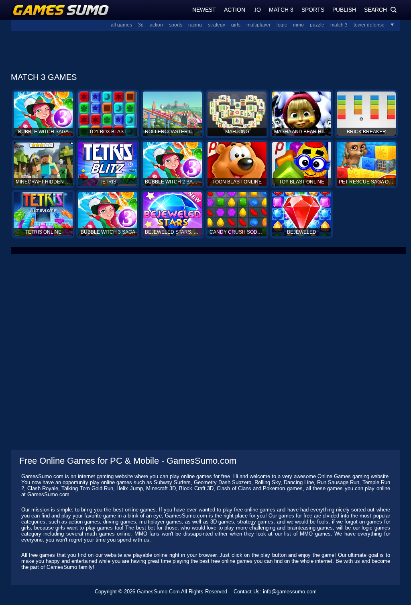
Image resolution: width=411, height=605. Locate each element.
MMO (298, 25)
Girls (235, 25)
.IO (257, 9)
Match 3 (281, 9)
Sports (312, 9)
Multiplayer (258, 25)
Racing (195, 25)
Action (234, 9)
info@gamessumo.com (290, 592)
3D (141, 25)
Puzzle (317, 25)
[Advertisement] (205, 49)
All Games (121, 25)
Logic (282, 25)
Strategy (216, 25)
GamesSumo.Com (158, 592)
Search (380, 9)
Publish (344, 9)
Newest (204, 9)
